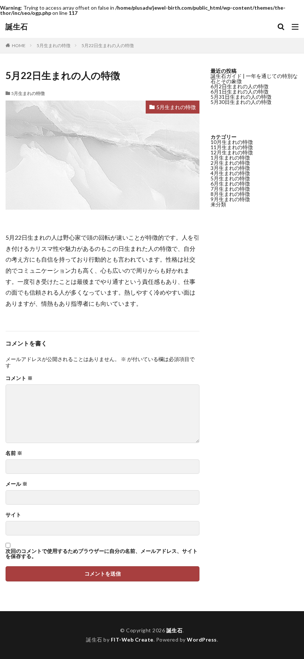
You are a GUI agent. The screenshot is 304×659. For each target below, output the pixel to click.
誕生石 (17, 26)
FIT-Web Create (132, 639)
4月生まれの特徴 (230, 173)
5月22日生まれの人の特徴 (108, 45)
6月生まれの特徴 (230, 183)
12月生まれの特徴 (232, 152)
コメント (19, 378)
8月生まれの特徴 (230, 194)
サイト (13, 514)
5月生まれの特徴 (53, 45)
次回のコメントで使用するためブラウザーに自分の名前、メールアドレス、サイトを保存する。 (102, 553)
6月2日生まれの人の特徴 (239, 86)
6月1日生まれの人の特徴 (239, 91)
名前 (14, 453)
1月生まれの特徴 (230, 157)
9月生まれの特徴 (230, 199)
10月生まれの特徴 (232, 142)
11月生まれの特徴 (232, 147)
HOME (19, 45)
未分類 (218, 204)
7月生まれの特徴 (230, 189)
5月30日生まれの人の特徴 (241, 102)
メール (16, 483)
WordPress (202, 639)
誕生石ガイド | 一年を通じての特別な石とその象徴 (254, 78)
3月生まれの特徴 (230, 168)
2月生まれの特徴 (230, 163)
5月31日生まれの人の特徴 (241, 97)
